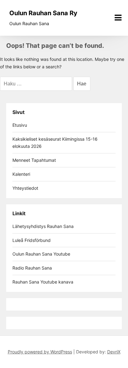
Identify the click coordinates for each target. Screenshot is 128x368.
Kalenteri (21, 174)
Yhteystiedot (25, 188)
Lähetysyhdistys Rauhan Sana (43, 226)
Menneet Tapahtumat (34, 160)
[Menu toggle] (118, 17)
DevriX (114, 351)
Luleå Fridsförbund (31, 240)
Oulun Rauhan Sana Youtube (41, 254)
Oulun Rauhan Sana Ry (43, 13)
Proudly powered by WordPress (40, 351)
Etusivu (19, 125)
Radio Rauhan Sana (32, 267)
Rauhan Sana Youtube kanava (42, 281)
